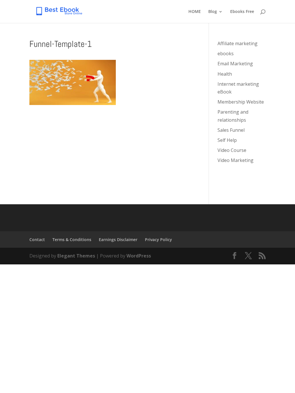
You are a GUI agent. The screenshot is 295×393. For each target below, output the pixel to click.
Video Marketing (236, 160)
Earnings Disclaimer (118, 239)
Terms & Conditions (71, 239)
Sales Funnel (231, 130)
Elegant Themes (76, 256)
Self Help (227, 140)
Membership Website (241, 102)
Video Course (232, 150)
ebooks (226, 53)
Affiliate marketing (238, 43)
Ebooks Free (242, 11)
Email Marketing (235, 63)
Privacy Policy (158, 239)
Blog (212, 11)
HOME (194, 11)
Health (225, 74)
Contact (37, 239)
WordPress (138, 256)
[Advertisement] (112, 145)
